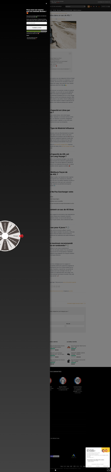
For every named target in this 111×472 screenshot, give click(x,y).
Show (55, 470)
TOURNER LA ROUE (36, 27)
